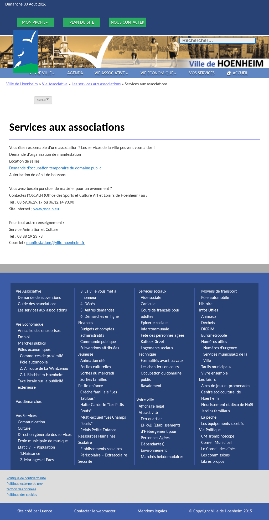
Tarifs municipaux (216, 367)
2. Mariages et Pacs (37, 460)
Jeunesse (85, 354)
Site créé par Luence (34, 511)
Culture (24, 429)
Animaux (208, 317)
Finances (85, 323)
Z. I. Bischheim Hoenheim (42, 375)
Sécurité (85, 462)
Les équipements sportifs (222, 424)
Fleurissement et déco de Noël (227, 405)
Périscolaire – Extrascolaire (103, 455)
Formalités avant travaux (162, 361)
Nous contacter (127, 22)
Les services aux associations (96, 84)
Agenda (75, 73)
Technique (147, 354)
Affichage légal (151, 406)
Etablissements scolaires (101, 449)
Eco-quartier (151, 419)
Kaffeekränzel (152, 342)
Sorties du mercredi (97, 373)
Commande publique (98, 342)
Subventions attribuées (99, 348)
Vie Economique (157, 73)
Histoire (206, 304)
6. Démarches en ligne (99, 317)
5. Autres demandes (97, 310)
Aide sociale (151, 298)
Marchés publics (32, 343)
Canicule (148, 304)
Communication (31, 422)
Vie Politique (210, 430)
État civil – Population (36, 447)
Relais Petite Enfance (98, 430)
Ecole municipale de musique (43, 441)
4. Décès (87, 304)
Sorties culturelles (95, 367)
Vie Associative (110, 73)
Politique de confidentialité (26, 478)
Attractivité (148, 413)
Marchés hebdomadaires (162, 457)
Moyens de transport (219, 291)
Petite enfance (90, 386)
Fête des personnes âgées (162, 336)
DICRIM (207, 329)
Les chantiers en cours (160, 367)
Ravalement (151, 386)
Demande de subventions (39, 298)
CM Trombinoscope (217, 436)
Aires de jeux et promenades (225, 386)
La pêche (208, 417)
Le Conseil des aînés (218, 449)
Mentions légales (152, 511)
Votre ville (40, 73)
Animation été (92, 361)
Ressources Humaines (96, 436)
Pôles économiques (34, 350)
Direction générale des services (44, 435)
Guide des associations (37, 304)
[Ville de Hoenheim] (25, 51)
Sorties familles (93, 380)
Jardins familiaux (215, 411)
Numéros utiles (214, 342)
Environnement (154, 451)
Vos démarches (29, 402)
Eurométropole (214, 336)
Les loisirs (207, 380)
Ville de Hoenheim (22, 84)
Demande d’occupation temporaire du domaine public (55, 168)
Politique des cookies (22, 495)
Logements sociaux (157, 348)
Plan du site (81, 22)
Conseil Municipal (216, 443)
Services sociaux (152, 291)
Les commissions (215, 455)
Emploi (24, 337)
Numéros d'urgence (220, 348)
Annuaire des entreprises (39, 331)
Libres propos (212, 462)
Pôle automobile (34, 362)
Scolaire (85, 443)
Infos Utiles (208, 310)
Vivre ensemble (214, 373)
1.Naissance (30, 454)
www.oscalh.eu (46, 209)
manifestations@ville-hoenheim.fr (55, 243)
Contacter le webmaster (95, 511)
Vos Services (202, 73)
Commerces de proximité (41, 356)
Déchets (208, 323)
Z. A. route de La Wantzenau (44, 369)
